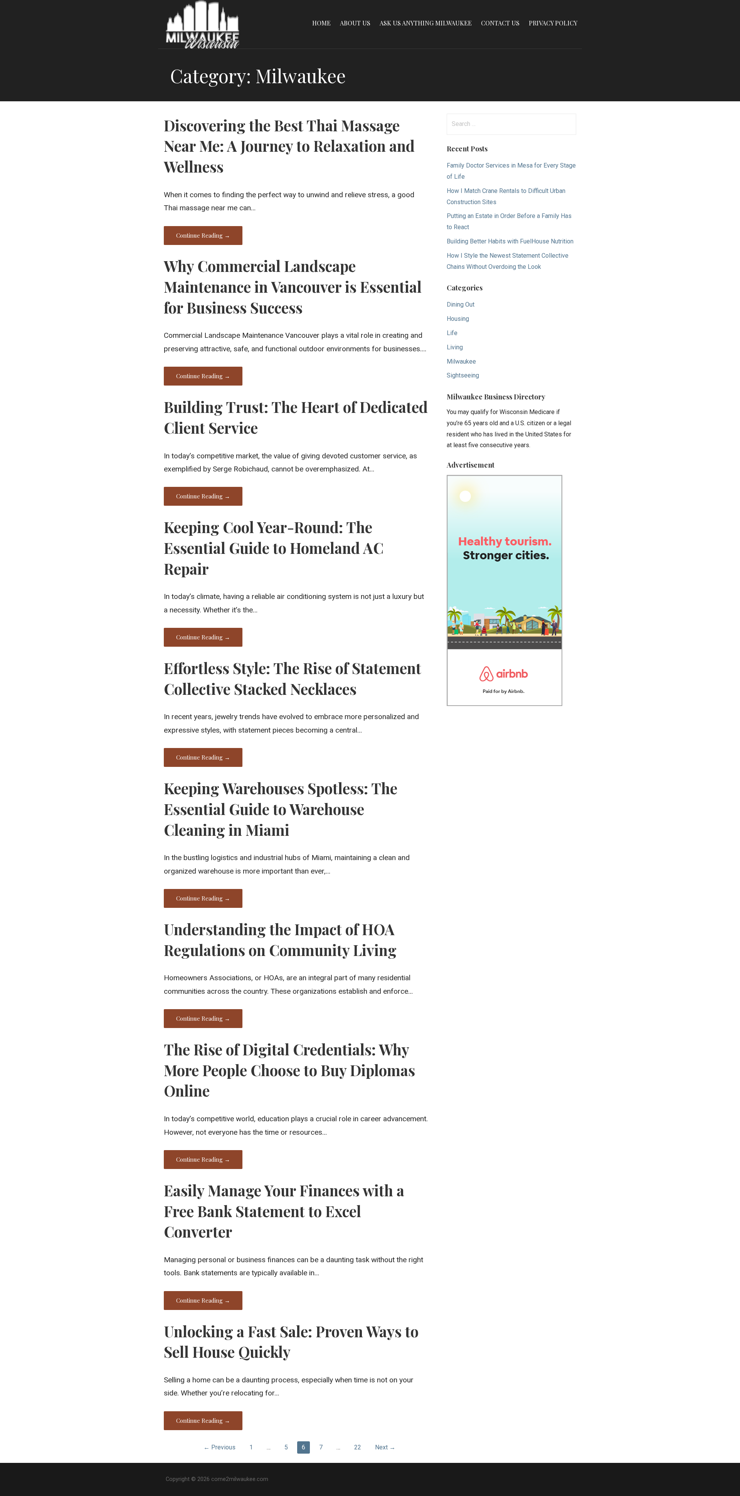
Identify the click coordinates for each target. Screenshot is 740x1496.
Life (452, 333)
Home (321, 23)
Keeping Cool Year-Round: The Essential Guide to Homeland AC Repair (273, 548)
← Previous (219, 1447)
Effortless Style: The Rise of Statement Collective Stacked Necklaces (292, 678)
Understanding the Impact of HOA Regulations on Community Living (280, 939)
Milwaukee (461, 361)
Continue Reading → (203, 235)
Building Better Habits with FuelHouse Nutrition (510, 241)
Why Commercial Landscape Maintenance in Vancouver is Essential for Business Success (293, 286)
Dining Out (460, 304)
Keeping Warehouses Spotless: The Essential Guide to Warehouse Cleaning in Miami (280, 809)
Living (455, 347)
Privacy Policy (553, 23)
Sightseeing (463, 375)
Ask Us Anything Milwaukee (426, 23)
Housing (458, 318)
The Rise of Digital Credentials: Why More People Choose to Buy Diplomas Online (289, 1070)
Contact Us (500, 23)
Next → (385, 1447)
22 (357, 1447)
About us (355, 23)
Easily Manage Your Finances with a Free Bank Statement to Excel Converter (284, 1211)
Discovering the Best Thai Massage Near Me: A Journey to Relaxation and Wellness (289, 146)
